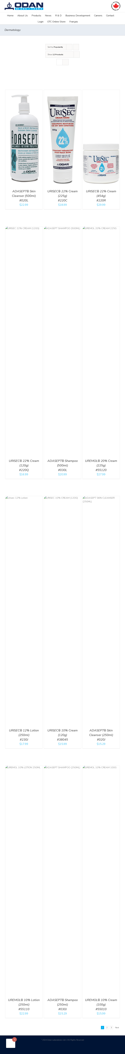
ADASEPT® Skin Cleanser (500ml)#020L (24, 196)
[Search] (83, 21)
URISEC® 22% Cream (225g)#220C (62, 196)
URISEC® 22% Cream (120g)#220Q (24, 465)
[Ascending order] (76, 47)
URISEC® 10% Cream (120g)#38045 (62, 735)
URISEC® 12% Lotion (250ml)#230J (24, 735)
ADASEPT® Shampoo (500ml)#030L (62, 465)
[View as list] (65, 62)
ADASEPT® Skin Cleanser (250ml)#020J (101, 735)
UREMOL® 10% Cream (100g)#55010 (101, 1004)
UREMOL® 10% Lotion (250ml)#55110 (24, 1004)
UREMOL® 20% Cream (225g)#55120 (101, 465)
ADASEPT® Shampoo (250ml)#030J (62, 1004)
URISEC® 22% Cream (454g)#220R (101, 196)
